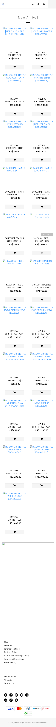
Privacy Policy (10, 662)
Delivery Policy (10, 652)
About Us (8, 679)
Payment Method (12, 648)
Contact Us (9, 683)
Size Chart (8, 645)
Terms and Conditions (14, 659)
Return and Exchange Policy (16, 655)
